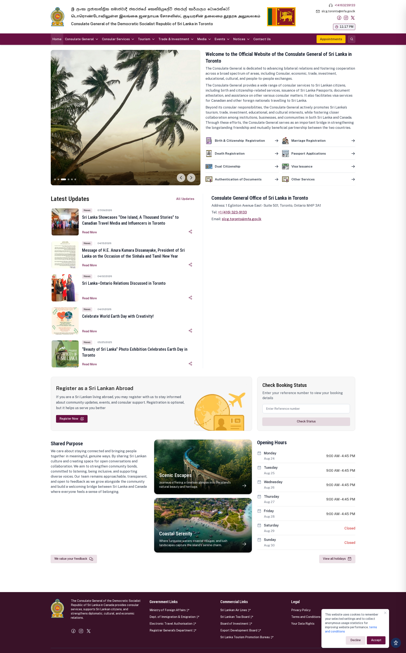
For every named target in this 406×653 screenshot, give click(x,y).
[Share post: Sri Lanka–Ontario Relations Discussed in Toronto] (190, 298)
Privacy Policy (300, 610)
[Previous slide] (181, 177)
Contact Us (262, 39)
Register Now (68, 418)
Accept (376, 640)
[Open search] (351, 39)
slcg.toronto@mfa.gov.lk (241, 219)
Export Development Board (238, 630)
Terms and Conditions (306, 617)
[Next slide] (191, 177)
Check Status (306, 421)
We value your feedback (70, 558)
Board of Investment (234, 623)
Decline (355, 640)
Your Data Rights (302, 623)
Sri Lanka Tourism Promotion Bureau (245, 637)
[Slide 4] (66, 179)
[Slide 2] (58, 179)
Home (57, 39)
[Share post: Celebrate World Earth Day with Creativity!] (190, 331)
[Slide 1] (55, 179)
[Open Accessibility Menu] (396, 643)
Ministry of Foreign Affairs (168, 610)
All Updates (185, 199)
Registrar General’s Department (171, 630)
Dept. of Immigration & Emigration (173, 617)
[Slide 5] (72, 179)
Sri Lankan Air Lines (233, 610)
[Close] (385, 613)
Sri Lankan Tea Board (235, 617)
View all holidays (334, 558)
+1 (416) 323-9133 (232, 212)
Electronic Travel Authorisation (171, 623)
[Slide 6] (75, 179)
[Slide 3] (62, 179)
